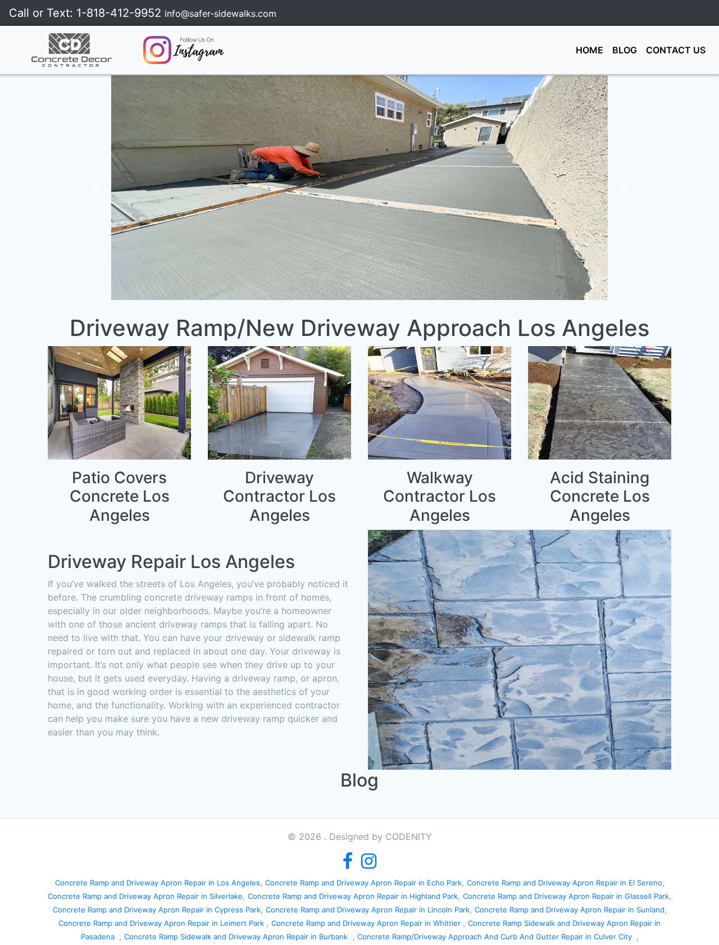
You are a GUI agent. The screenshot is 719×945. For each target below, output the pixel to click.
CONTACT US (676, 50)
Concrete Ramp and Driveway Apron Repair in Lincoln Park (368, 909)
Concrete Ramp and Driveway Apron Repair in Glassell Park (566, 896)
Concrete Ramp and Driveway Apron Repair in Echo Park (363, 882)
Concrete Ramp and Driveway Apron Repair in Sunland (570, 909)
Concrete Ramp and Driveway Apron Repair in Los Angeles (157, 882)
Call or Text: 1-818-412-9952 (87, 13)
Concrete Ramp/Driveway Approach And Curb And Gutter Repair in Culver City (496, 936)
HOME (592, 50)
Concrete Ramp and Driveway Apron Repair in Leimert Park (162, 923)
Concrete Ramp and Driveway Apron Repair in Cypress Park (157, 909)
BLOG (624, 50)
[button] (95, 187)
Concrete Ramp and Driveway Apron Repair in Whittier (367, 923)
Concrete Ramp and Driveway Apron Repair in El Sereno (564, 882)
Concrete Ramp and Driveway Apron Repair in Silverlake (145, 896)
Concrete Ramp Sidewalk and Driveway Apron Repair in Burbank (238, 936)
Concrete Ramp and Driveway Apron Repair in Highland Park (353, 896)
